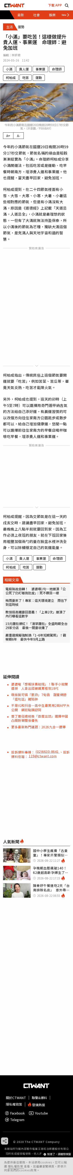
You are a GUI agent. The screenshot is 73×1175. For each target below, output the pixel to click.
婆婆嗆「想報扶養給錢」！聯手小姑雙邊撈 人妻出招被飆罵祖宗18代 (39, 686)
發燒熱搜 (38, 1104)
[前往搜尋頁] (67, 5)
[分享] (4, 1141)
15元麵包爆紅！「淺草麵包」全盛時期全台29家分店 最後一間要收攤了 (36, 625)
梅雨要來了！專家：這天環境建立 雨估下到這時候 (36, 602)
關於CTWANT (16, 1097)
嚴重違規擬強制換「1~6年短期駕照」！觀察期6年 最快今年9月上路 (35, 637)
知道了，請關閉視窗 (59, 1154)
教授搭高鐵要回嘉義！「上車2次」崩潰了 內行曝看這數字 (36, 614)
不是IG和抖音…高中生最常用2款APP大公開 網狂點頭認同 (40, 707)
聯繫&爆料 (39, 1097)
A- (18, 135)
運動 (38, 77)
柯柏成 (11, 77)
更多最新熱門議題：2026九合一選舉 (38, 726)
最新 (20, 15)
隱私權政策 (16, 1166)
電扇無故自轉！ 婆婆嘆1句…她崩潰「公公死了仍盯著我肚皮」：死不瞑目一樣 (35, 590)
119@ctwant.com (43, 755)
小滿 (9, 69)
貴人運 (24, 69)
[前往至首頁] (14, 5)
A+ (8, 135)
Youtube (41, 1113)
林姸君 (16, 55)
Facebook (17, 1113)
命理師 (57, 69)
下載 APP (55, 5)
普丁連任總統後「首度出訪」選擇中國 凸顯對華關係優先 (41, 718)
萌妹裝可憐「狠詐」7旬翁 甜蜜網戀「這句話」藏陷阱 (39, 696)
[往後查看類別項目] (64, 15)
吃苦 (25, 77)
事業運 (40, 69)
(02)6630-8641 (47, 751)
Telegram (17, 1120)
